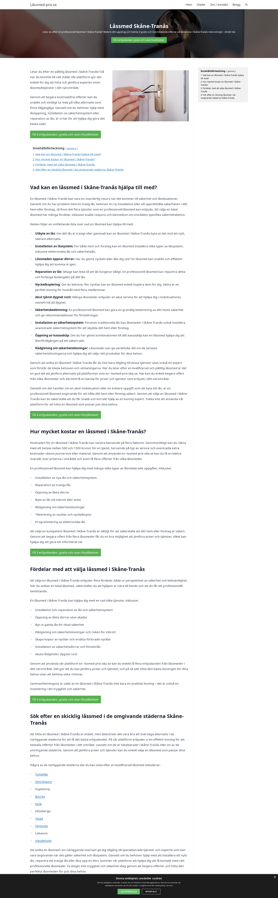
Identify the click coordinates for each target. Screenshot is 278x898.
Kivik (38, 804)
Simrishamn (43, 782)
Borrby (40, 796)
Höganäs (41, 826)
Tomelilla (41, 774)
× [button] (275, 877)
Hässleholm (43, 841)
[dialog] (139, 886)
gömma (71, 148)
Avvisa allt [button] (151, 891)
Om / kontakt (219, 5)
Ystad (39, 818)
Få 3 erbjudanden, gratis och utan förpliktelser (139, 40)
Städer (201, 5)
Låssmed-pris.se (43, 4)
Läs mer (169, 885)
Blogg (236, 5)
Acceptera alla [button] (129, 891)
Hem (189, 5)
